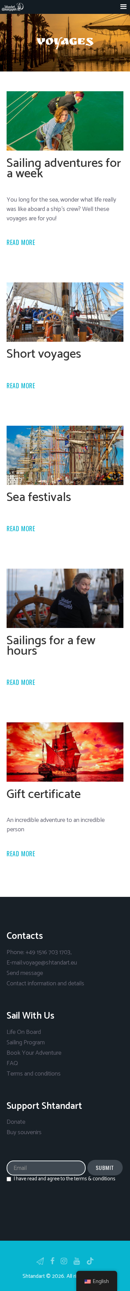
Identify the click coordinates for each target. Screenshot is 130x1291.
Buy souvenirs (24, 1132)
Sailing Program (26, 1042)
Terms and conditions (34, 1074)
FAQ (12, 1063)
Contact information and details (45, 983)
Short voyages (44, 354)
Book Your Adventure (34, 1053)
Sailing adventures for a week (64, 168)
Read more (21, 242)
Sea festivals (39, 497)
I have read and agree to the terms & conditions (64, 1179)
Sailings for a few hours (51, 645)
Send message (25, 973)
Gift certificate (44, 794)
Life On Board (24, 1032)
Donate (16, 1122)
